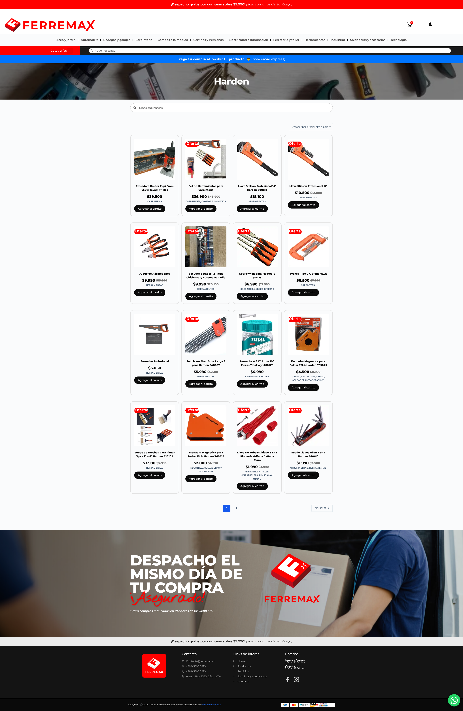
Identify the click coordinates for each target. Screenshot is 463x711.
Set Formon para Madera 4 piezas (257, 275)
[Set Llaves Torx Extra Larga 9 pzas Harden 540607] (205, 334)
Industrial (337, 40)
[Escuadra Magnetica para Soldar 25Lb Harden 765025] (205, 425)
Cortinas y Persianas (208, 40)
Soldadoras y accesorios (367, 40)
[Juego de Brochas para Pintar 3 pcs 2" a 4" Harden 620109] (154, 425)
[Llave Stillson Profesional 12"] (308, 159)
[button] (70, 51)
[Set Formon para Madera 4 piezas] (257, 246)
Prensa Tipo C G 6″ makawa (308, 273)
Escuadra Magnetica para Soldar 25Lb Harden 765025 (205, 454)
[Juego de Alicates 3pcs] (154, 246)
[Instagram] (296, 679)
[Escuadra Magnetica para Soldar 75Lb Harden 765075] (308, 334)
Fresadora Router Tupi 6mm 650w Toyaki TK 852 (155, 188)
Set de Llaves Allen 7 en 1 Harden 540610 (308, 454)
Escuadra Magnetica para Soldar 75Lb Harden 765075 (308, 363)
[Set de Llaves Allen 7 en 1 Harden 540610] (308, 425)
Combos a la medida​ (173, 40)
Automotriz (89, 40)
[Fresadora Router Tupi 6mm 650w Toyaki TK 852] (154, 159)
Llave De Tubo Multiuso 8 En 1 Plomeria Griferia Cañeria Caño (257, 456)
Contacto (189, 654)
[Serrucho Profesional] (154, 334)
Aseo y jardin (66, 40)
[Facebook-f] (288, 679)
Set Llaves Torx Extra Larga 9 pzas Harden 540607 (205, 363)
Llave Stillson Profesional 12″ (308, 186)
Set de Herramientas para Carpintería (206, 188)
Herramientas (315, 40)
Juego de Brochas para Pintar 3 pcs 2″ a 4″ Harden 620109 (155, 454)
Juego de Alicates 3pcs (154, 273)
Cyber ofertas (265, 289)
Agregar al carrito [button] (150, 208)
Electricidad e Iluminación (248, 40)
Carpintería (143, 40)
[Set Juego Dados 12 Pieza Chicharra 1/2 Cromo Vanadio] (205, 246)
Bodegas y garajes (116, 40)
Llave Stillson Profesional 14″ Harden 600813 (257, 188)
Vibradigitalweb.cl (212, 704)
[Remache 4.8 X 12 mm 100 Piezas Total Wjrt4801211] (257, 334)
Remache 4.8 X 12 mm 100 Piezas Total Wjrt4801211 (257, 363)
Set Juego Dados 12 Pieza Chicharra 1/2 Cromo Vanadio (205, 275)
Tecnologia (398, 40)
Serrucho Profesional (155, 361)
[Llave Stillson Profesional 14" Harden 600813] (257, 159)
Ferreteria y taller (286, 40)
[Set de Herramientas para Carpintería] (205, 159)
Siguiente (320, 508)
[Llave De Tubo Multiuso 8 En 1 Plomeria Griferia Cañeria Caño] (257, 425)
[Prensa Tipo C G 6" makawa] (308, 246)
